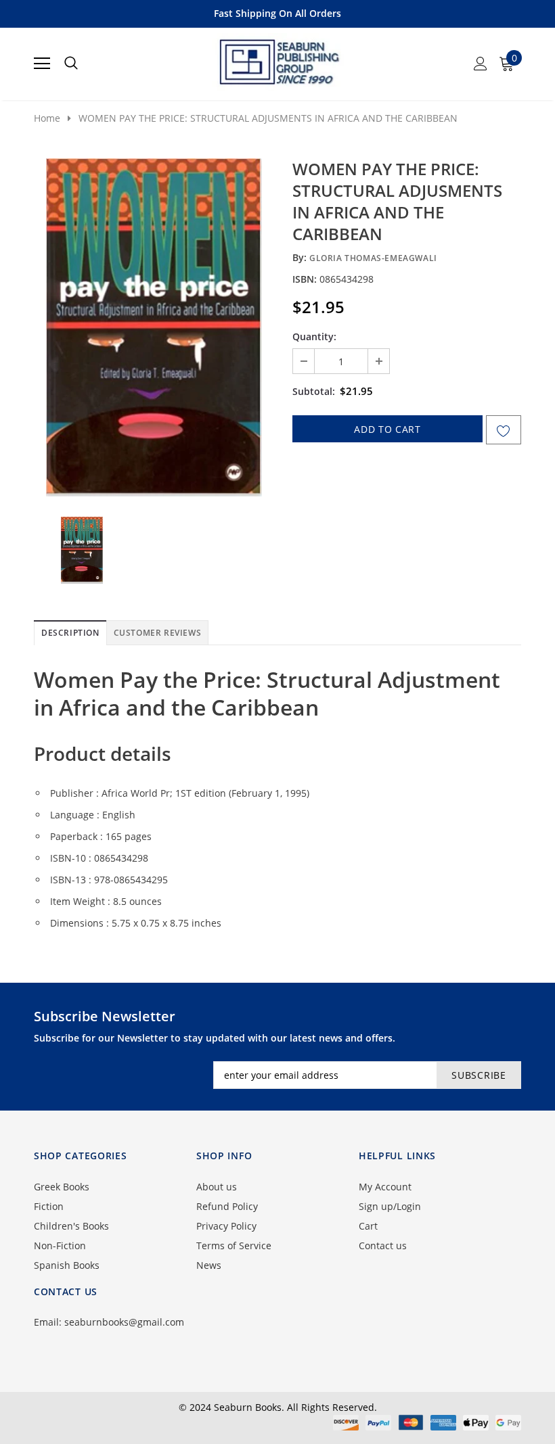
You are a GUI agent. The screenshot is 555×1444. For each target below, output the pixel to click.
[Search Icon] (71, 63)
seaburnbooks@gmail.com (124, 1321)
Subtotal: (313, 391)
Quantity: (314, 336)
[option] (154, 327)
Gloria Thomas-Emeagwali (373, 258)
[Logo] (278, 59)
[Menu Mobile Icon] (42, 63)
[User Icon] (480, 63)
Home (47, 118)
